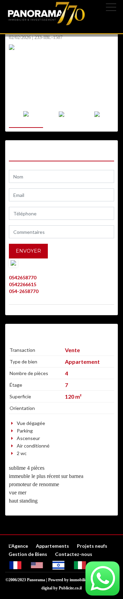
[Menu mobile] (111, 8)
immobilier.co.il (83, 579)
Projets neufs (92, 546)
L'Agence (18, 546)
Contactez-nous (73, 554)
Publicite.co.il (70, 588)
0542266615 (22, 284)
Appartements (52, 546)
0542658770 (22, 277)
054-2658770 (23, 291)
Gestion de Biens (28, 554)
